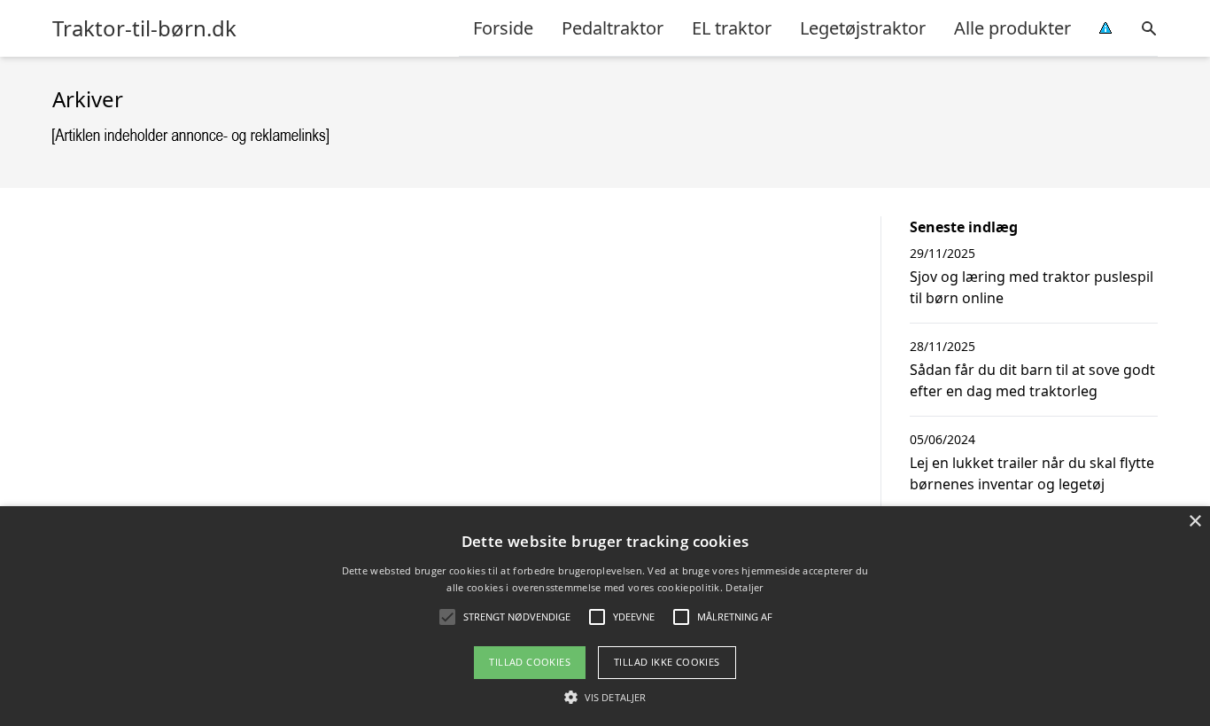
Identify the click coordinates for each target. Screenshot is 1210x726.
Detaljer (744, 587)
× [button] (1194, 521)
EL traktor (732, 28)
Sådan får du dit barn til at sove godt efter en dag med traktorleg (1032, 380)
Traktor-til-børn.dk (144, 28)
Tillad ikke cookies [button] (667, 661)
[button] (605, 697)
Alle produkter (1012, 28)
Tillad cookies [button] (529, 661)
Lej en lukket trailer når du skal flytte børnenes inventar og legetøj (1032, 473)
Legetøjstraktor (863, 28)
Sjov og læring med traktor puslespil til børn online (1031, 287)
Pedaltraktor (612, 28)
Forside (503, 28)
